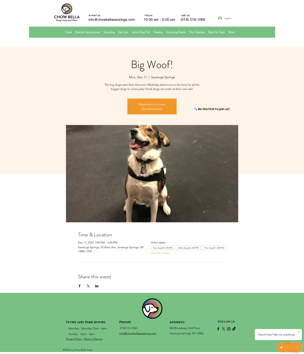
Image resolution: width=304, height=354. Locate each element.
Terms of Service (93, 339)
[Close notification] (298, 332)
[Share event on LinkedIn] (97, 286)
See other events (152, 108)
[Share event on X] (88, 286)
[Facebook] (218, 329)
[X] (223, 329)
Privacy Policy (74, 339)
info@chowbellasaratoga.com (111, 19)
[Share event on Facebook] (79, 286)
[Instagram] (229, 329)
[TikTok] (234, 329)
